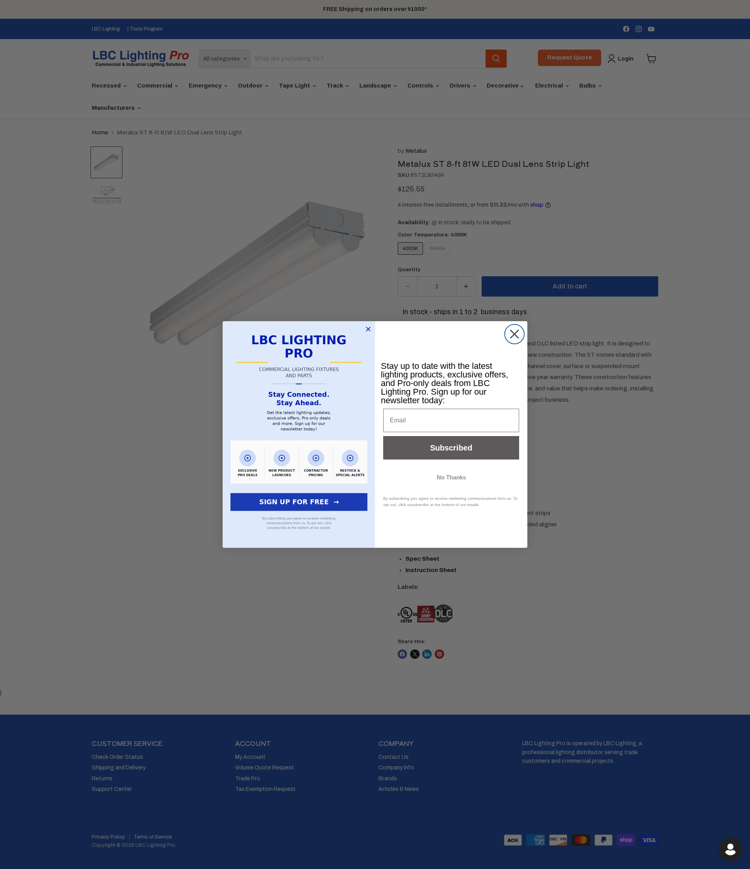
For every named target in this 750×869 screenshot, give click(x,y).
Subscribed (451, 447)
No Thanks (451, 477)
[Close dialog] (514, 334)
